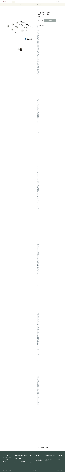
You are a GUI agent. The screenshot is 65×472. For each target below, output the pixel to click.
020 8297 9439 (5, 459)
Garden (13, 4)
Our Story (59, 458)
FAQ (29, 2)
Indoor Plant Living (27, 4)
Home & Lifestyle (35, 4)
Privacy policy (34, 470)
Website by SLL (59, 470)
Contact (59, 459)
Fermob (38, 10)
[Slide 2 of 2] (21, 49)
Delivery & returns (39, 460)
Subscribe (23, 461)
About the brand (46, 443)
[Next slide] (32, 28)
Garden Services (19, 2)
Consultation (47, 463)
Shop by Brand (42, 4)
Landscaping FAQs (48, 461)
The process (47, 460)
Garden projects (47, 458)
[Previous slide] (8, 28)
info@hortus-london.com (7, 457)
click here (38, 374)
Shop (13, 2)
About (25, 2)
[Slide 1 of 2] (19, 49)
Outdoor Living (19, 4)
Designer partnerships (48, 459)
